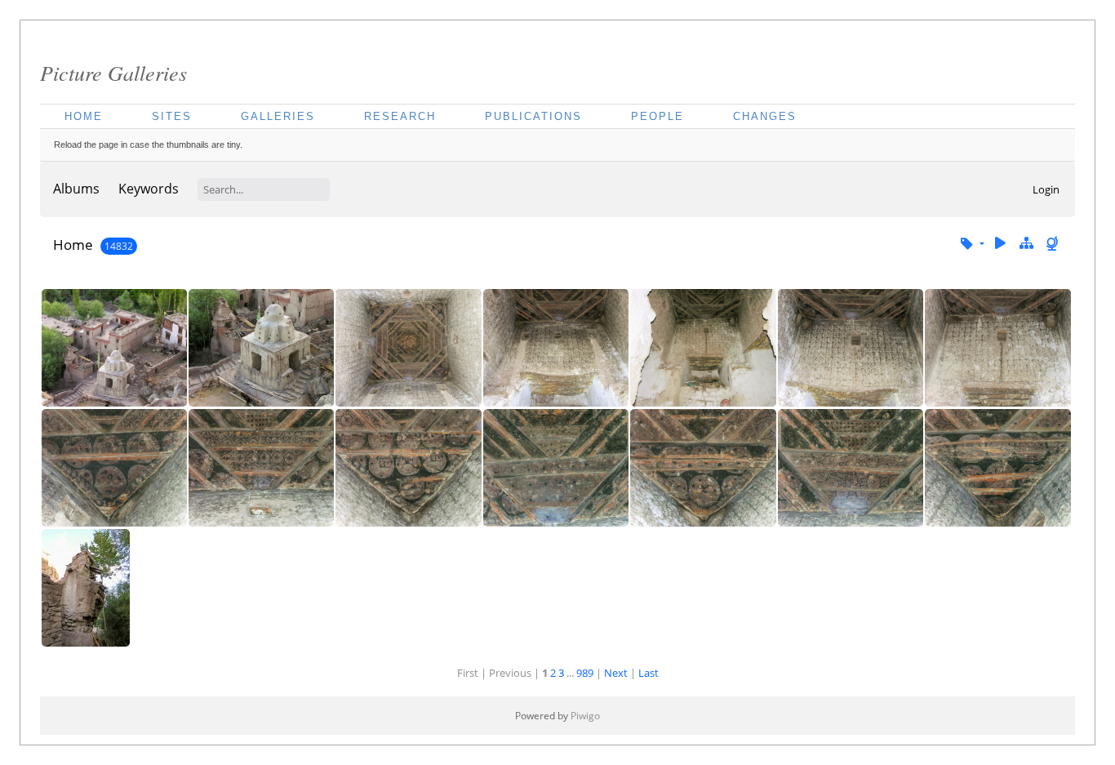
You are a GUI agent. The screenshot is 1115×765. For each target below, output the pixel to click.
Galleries (278, 116)
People (657, 116)
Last (648, 672)
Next (616, 672)
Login (1046, 189)
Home (83, 116)
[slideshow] (1001, 244)
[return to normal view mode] (1026, 244)
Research (400, 116)
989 (584, 672)
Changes (765, 116)
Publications (533, 116)
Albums (76, 189)
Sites (172, 116)
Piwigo (585, 716)
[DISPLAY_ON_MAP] (1053, 244)
